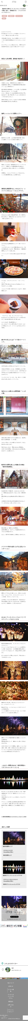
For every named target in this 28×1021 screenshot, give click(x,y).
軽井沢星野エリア (7, 855)
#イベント (19, 16)
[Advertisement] (14, 945)
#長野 (4, 16)
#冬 (4, 18)
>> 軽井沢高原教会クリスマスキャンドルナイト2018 (13, 816)
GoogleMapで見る (8, 852)
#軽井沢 (11, 16)
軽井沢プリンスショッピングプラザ (11, 884)
